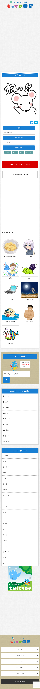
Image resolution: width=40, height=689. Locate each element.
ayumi (5, 489)
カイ (4, 563)
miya (4, 472)
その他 (7, 441)
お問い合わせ (20, 667)
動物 (6, 424)
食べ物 (6, 436)
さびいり (6, 552)
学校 (7, 407)
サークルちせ (29, 152)
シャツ (5, 484)
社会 (6, 413)
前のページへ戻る (19, 174)
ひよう (5, 506)
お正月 (15, 152)
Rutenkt (5, 455)
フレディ (6, 467)
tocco (5, 501)
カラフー (6, 512)
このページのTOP (20, 681)
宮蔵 (4, 461)
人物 (6, 402)
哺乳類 (21, 152)
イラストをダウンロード (21, 164)
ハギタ (5, 546)
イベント (8, 152)
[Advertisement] (20, 610)
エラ (4, 478)
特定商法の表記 (20, 673)
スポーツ (7, 419)
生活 (7, 430)
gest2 (5, 540)
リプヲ (5, 523)
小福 (4, 557)
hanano (5, 518)
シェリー (6, 535)
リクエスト (20, 661)
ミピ (4, 529)
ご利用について (20, 655)
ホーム (20, 649)
